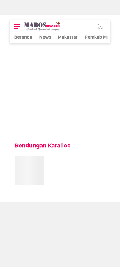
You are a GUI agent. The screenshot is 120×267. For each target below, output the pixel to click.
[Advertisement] (60, 89)
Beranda (23, 37)
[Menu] (15, 26)
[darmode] (100, 26)
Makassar (68, 37)
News (45, 37)
